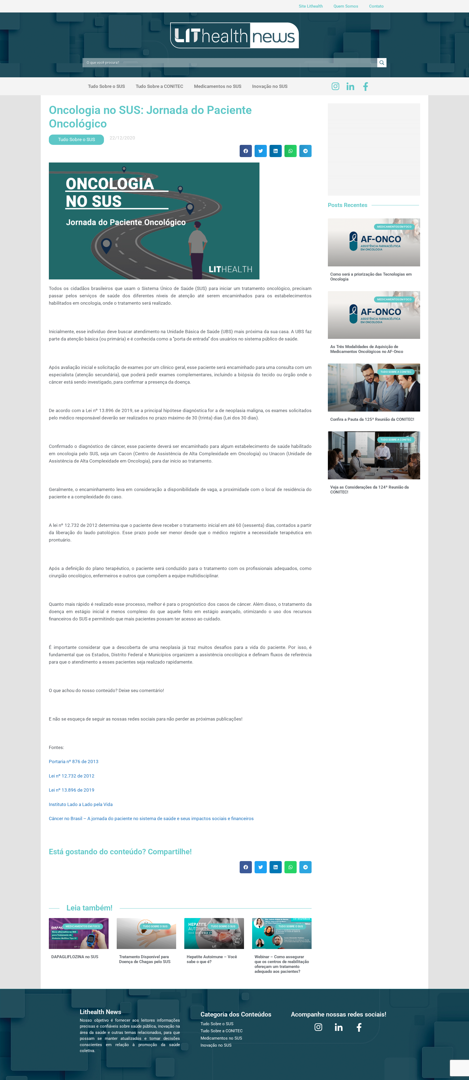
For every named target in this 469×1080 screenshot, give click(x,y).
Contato (376, 6)
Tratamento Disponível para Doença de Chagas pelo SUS (144, 959)
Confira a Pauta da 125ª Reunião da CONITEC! (372, 419)
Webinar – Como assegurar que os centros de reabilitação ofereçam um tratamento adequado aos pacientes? (282, 964)
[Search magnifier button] (381, 62)
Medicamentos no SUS (217, 86)
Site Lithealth (311, 6)
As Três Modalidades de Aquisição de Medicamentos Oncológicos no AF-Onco (366, 349)
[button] (246, 151)
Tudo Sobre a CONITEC (159, 86)
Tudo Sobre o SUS (106, 86)
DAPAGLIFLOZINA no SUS (74, 956)
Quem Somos (346, 6)
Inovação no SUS (269, 86)
